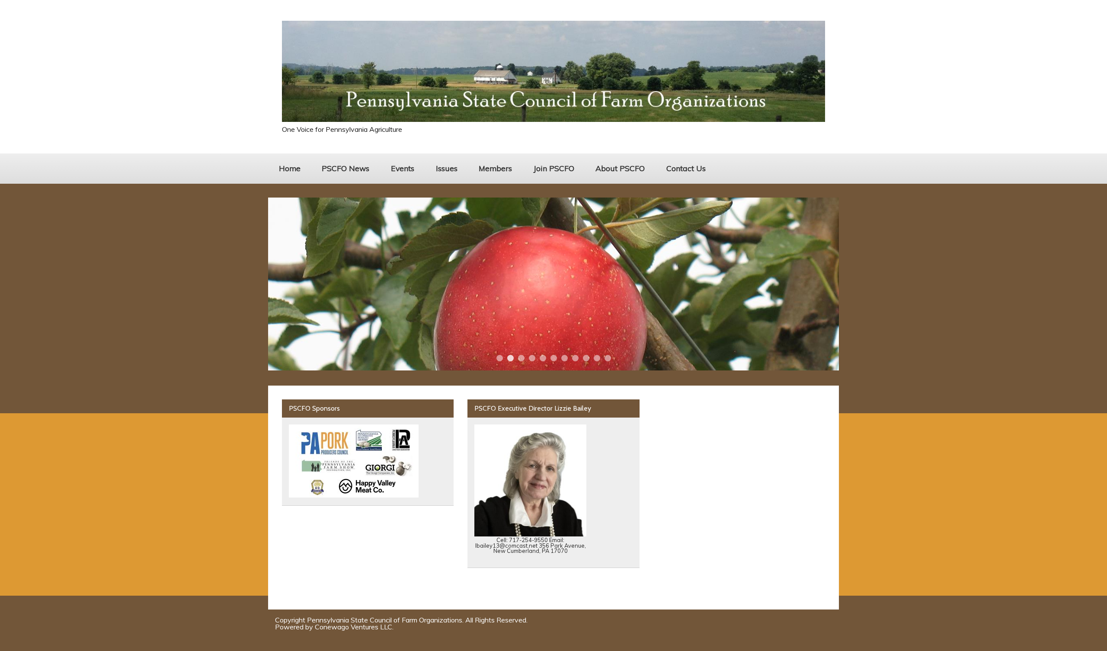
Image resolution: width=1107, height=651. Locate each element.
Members (495, 168)
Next (823, 284)
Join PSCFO (554, 168)
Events (402, 168)
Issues (447, 168)
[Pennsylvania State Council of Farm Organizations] (553, 119)
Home (290, 168)
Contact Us (686, 168)
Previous (283, 284)
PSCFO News (345, 168)
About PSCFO (620, 168)
